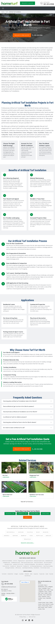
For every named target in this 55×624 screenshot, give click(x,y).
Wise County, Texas (42, 607)
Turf (7, 12)
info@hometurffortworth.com (8, 587)
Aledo (31, 535)
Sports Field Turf (29, 560)
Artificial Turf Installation (7, 560)
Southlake (21, 532)
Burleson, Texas (46, 596)
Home (2, 12)
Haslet (47, 574)
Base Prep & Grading (47, 566)
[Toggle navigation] (3, 8)
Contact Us (28, 517)
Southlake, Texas (43, 132)
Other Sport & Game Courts (27, 562)
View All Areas (27, 575)
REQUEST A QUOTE (27, 3)
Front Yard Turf (6, 566)
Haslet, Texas (48, 593)
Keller (38, 532)
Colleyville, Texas (6, 134)
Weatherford (10, 574)
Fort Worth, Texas (7, 132)
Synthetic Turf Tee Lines (18, 564)
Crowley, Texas (41, 598)
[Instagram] (22, 620)
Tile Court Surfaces (48, 562)
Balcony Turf (19, 566)
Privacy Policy (23, 616)
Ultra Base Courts (8, 564)
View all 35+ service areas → (27, 542)
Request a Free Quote (22, 35)
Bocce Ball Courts (40, 564)
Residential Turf (10, 513)
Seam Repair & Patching (27, 567)
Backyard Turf (47, 564)
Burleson (48, 535)
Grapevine (15, 535)
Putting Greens (34, 513)
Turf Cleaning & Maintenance (36, 566)
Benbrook (23, 535)
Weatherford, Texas (19, 132)
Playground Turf (21, 560)
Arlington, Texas (32, 132)
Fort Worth (4, 574)
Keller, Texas (50, 590)
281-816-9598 (38, 35)
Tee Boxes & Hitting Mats (29, 564)
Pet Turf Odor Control (45, 567)
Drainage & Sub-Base (9, 567)
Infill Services (18, 567)
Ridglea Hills (27, 539)
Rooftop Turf (26, 566)
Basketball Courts (49, 560)
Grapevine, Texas (43, 591)
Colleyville (30, 532)
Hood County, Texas (47, 605)
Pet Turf (15, 560)
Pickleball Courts (6, 562)
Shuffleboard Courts (15, 562)
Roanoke (51, 574)
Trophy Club (39, 535)
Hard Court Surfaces (38, 562)
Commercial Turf (22, 513)
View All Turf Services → (27, 501)
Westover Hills (11, 532)
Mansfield (6, 535)
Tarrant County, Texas (43, 602)
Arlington (45, 532)
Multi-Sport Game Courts (39, 560)
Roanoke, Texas (42, 594)
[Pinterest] (32, 620)
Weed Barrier (36, 567)
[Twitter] (25, 620)
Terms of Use (32, 616)
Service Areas (45, 513)
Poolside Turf (13, 566)
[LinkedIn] (29, 620)
